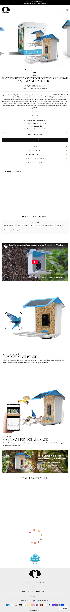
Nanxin (35, 75)
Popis (35, 146)
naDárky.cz (34, 596)
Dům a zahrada (35, 225)
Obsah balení (35, 150)
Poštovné (32, 88)
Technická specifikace (35, 154)
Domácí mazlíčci (9, 225)
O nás (34, 587)
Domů (34, 72)
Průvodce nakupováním (34, 582)
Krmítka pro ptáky (48, 225)
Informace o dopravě (35, 158)
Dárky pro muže (22, 225)
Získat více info (35, 162)
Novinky (6, 230)
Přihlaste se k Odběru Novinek (35, 591)
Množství (35, 112)
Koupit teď (35, 140)
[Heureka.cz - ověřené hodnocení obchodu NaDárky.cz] (35, 559)
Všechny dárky (17, 230)
